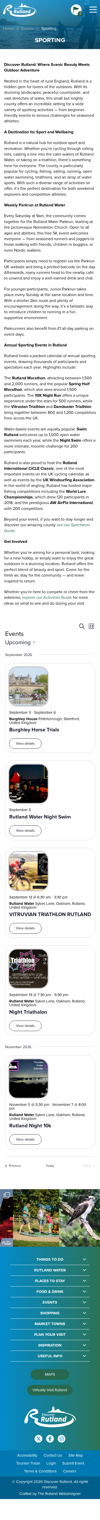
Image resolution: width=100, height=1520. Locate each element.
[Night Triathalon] (28, 969)
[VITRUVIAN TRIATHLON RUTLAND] (28, 871)
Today (50, 1166)
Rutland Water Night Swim (40, 817)
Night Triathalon (28, 1012)
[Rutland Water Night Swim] (28, 784)
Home (8, 28)
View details (25, 743)
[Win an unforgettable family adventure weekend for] (27, 1218)
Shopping (49, 1313)
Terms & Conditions (40, 1471)
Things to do (49, 1259)
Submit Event (73, 1463)
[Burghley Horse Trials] (28, 686)
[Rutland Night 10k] (28, 1078)
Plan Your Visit (50, 1334)
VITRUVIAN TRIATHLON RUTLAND (50, 914)
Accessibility (27, 1455)
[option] (27, 1218)
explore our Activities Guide (47, 597)
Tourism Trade (28, 1463)
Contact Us (53, 1455)
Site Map (75, 1455)
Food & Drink (50, 1291)
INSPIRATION (50, 1345)
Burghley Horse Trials (34, 730)
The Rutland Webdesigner (59, 1493)
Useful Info (50, 1356)
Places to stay (50, 1281)
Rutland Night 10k (30, 1126)
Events (28, 28)
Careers (69, 1471)
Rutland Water (50, 1270)
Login (51, 1463)
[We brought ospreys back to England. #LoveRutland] (73, 1218)
